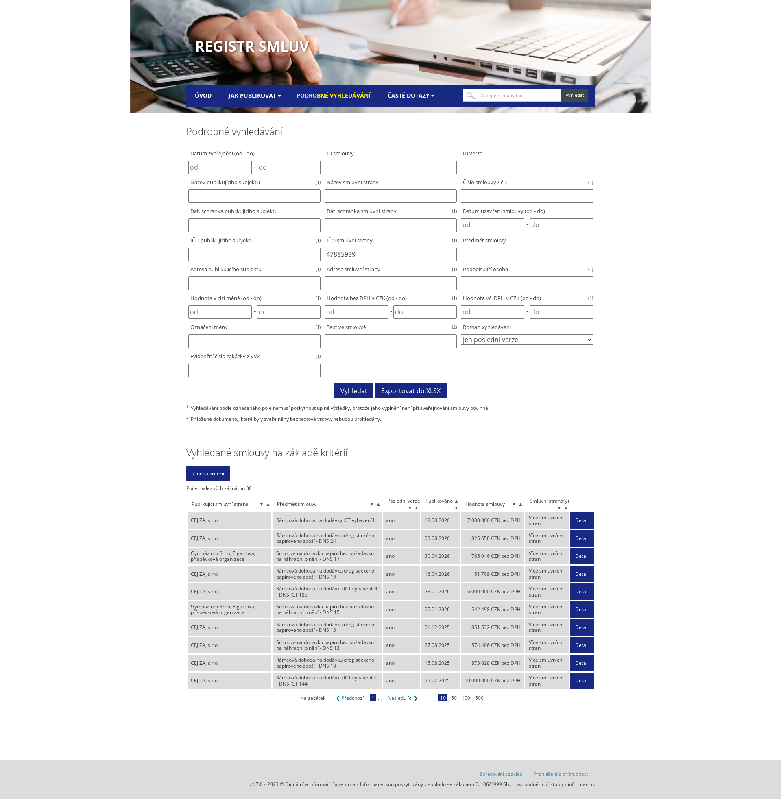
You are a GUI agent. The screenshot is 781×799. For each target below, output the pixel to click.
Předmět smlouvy (484, 240)
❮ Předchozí (350, 697)
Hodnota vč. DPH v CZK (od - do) (528, 298)
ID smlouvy (340, 153)
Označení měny (255, 327)
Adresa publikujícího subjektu (255, 269)
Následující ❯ (403, 697)
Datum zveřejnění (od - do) (222, 153)
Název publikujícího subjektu (255, 182)
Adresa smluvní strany (392, 269)
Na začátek (312, 697)
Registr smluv (252, 46)
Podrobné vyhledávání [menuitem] (334, 95)
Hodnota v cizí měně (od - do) (255, 298)
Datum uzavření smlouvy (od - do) (504, 211)
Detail (582, 520)
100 (466, 697)
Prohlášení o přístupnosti (561, 774)
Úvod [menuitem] (203, 95)
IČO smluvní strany (392, 240)
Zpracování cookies (501, 774)
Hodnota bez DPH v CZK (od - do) (392, 298)
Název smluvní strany (353, 182)
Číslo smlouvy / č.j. (528, 182)
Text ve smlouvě (392, 327)
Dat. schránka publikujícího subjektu (234, 211)
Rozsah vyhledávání (487, 327)
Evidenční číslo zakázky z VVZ (255, 356)
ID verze (472, 153)
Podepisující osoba (528, 269)
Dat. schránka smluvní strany (392, 211)
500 (479, 697)
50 (454, 697)
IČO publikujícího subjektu (255, 240)
